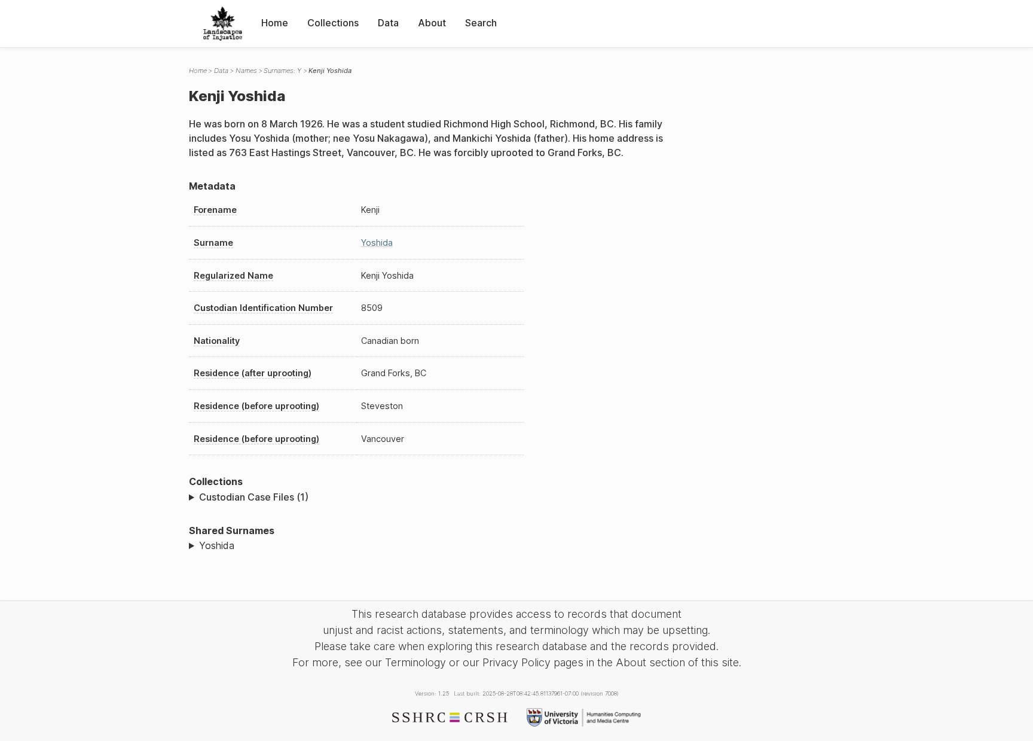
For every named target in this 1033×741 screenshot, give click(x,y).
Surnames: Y (282, 70)
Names (246, 70)
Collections (333, 23)
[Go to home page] (223, 23)
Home (274, 23)
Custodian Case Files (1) (253, 497)
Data (388, 23)
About (432, 23)
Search (481, 23)
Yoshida (377, 242)
